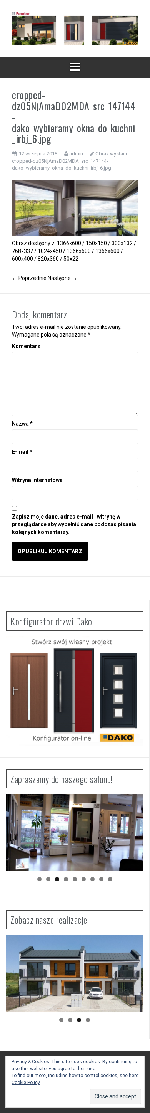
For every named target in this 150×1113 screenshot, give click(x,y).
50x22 (70, 259)
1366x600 (69, 243)
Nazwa (22, 424)
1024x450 (50, 251)
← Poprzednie (29, 278)
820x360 (48, 259)
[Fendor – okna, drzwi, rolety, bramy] (75, 28)
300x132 (122, 243)
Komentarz (26, 346)
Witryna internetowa (37, 480)
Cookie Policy (26, 1082)
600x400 (22, 259)
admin (76, 154)
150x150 (96, 243)
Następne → (62, 278)
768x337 (22, 251)
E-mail (22, 452)
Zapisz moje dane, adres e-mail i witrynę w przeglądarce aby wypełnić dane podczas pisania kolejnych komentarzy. (74, 524)
